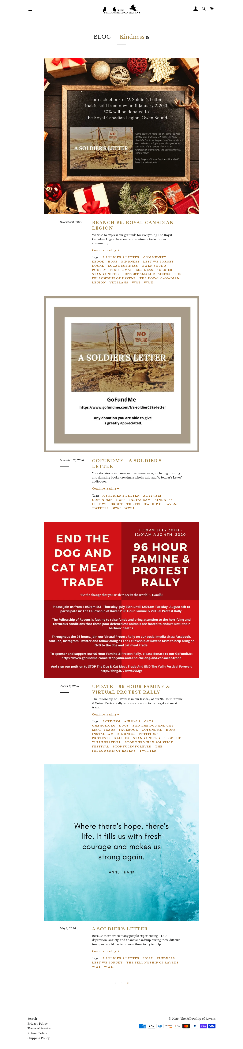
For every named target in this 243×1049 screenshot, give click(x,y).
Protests (101, 738)
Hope (113, 261)
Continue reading (104, 250)
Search (32, 1018)
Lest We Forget (158, 261)
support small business (146, 274)
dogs (124, 725)
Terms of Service (39, 1028)
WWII (149, 282)
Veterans (119, 282)
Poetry (99, 270)
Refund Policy (37, 1033)
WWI (136, 282)
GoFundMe (102, 500)
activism (152, 495)
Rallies (122, 738)
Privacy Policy (38, 1023)
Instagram (140, 500)
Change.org (104, 725)
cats (149, 721)
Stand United (105, 274)
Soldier (165, 270)
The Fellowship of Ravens (136, 276)
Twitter (100, 508)
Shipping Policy (39, 1038)
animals (132, 721)
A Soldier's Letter (121, 257)
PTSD (114, 270)
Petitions (149, 734)
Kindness (130, 261)
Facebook (128, 729)
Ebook (98, 261)
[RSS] (147, 38)
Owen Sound (154, 265)
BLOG (102, 37)
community (154, 257)
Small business (137, 270)
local (98, 265)
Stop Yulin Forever (132, 746)
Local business (123, 265)
